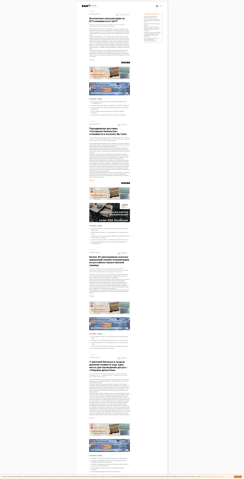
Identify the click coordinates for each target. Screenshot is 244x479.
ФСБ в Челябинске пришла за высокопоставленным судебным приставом (107, 112)
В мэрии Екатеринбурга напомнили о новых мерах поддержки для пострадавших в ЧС (109, 102)
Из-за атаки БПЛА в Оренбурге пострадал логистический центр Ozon (110, 239)
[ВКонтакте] (122, 62)
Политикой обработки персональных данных (213, 476)
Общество (92, 59)
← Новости (92, 11)
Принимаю (238, 476)
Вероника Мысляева (124, 14)
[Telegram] (125, 62)
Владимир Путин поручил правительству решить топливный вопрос (109, 340)
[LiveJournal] (129, 62)
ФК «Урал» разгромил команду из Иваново (102, 348)
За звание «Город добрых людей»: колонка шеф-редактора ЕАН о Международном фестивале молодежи (109, 461)
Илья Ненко (124, 124)
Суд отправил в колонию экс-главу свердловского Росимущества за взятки (109, 233)
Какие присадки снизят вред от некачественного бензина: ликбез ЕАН (110, 105)
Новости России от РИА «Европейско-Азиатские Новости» (86, 6)
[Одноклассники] (124, 62)
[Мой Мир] (127, 62)
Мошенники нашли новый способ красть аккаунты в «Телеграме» (108, 115)
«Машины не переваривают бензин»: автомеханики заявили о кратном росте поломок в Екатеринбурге (110, 465)
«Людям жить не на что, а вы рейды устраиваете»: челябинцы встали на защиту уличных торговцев (110, 237)
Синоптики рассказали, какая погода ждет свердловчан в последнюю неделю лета (109, 108)
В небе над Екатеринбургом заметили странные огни (105, 471)
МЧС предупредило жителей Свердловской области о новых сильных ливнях (109, 343)
